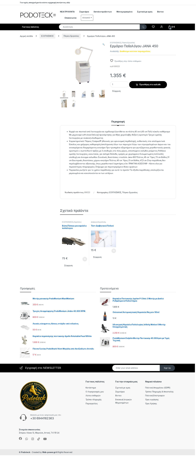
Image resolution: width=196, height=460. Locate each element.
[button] (103, 44)
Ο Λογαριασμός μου (95, 392)
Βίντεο (160, 12)
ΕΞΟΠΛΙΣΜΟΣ (47, 36)
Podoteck (25, 452)
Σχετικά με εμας (145, 12)
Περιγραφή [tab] (118, 121)
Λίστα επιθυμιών (93, 395)
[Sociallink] (20, 438)
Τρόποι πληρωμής (94, 399)
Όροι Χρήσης (151, 403)
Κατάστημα (91, 388)
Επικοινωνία (70, 18)
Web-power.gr (49, 452)
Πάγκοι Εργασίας (71, 36)
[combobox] (99, 27)
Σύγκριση (116, 91)
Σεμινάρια (84, 12)
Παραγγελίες (92, 403)
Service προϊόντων (103, 12)
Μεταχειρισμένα (124, 12)
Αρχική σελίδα (26, 36)
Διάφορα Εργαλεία (98, 222)
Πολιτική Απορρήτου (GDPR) (158, 388)
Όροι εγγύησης (152, 399)
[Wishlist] (153, 27)
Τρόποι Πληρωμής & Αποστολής (159, 392)
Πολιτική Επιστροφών (155, 395)
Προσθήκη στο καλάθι (150, 84)
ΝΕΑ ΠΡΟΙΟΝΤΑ (67, 12)
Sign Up (167, 368)
